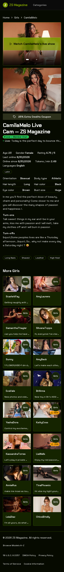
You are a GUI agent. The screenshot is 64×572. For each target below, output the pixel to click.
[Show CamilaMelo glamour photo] (37, 59)
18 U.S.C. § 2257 (11, 555)
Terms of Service (12, 563)
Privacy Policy (46, 555)
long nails (10, 257)
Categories (40, 5)
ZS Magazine (15, 5)
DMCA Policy (29, 555)
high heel (55, 257)
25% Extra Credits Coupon (37, 117)
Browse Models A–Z (13, 545)
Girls (16, 17)
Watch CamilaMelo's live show (36, 45)
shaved (26, 257)
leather (40, 257)
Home (6, 17)
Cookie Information (34, 563)
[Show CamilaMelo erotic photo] (27, 59)
